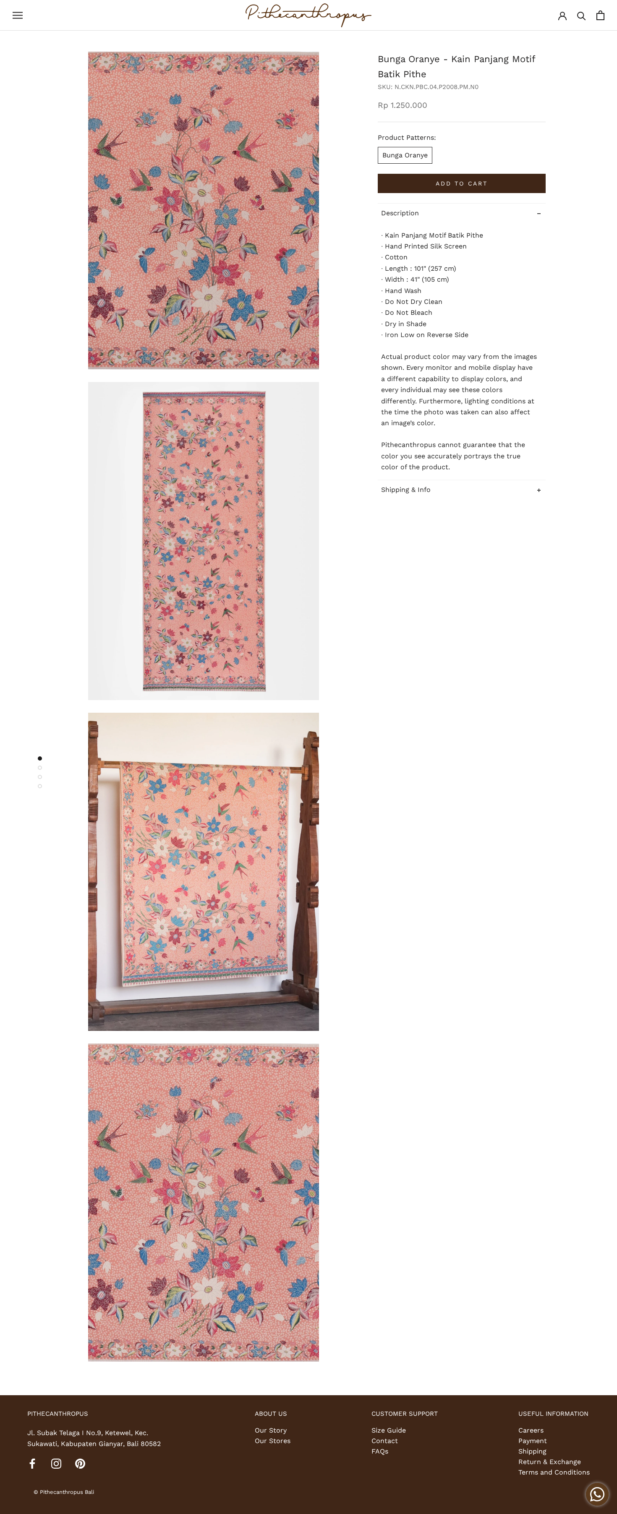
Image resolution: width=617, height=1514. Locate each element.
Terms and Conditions (554, 1472)
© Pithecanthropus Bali (64, 1492)
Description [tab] (400, 213)
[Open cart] (600, 15)
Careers (531, 1430)
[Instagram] (56, 1463)
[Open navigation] (18, 15)
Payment (532, 1440)
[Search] (581, 15)
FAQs (379, 1451)
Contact (384, 1440)
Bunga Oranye (405, 155)
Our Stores (272, 1440)
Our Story (271, 1430)
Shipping (532, 1451)
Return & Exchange (549, 1461)
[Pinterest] (80, 1463)
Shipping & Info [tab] (406, 489)
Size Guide (388, 1430)
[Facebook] (32, 1463)
